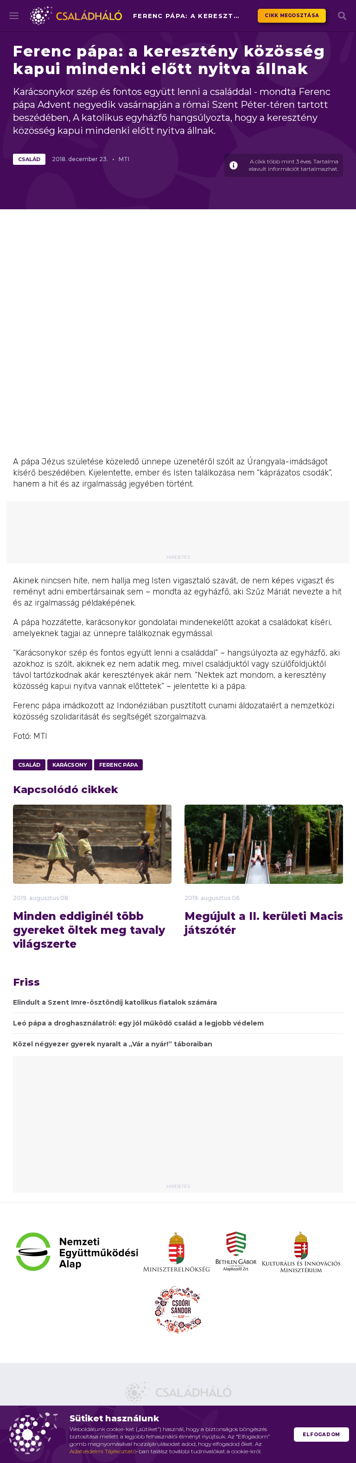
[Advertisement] (184, 531)
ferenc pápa (118, 765)
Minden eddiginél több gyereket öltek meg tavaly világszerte (89, 930)
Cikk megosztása (292, 16)
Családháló (76, 15)
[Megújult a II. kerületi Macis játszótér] (263, 861)
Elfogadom (321, 1435)
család (29, 159)
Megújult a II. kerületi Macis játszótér (263, 923)
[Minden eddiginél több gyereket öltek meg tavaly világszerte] (92, 858)
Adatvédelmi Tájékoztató (103, 1451)
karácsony (69, 765)
